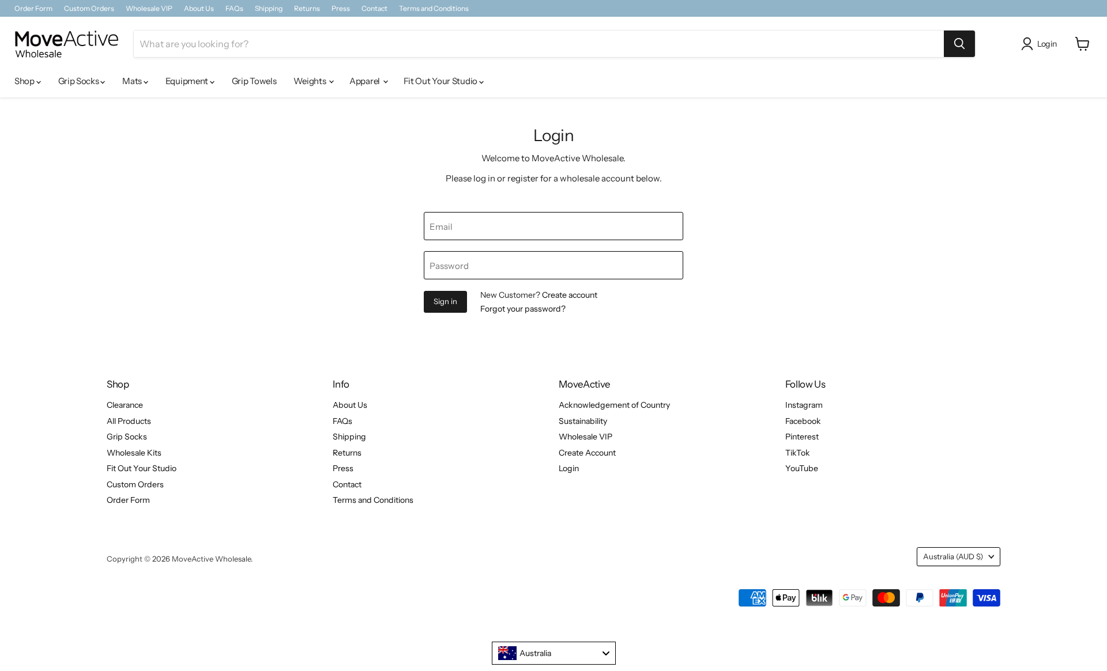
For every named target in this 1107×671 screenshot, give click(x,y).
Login (569, 468)
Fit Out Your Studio (441, 80)
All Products (129, 421)
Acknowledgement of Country (614, 405)
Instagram (804, 405)
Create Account (587, 453)
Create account (569, 295)
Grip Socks (79, 80)
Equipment (187, 80)
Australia (953, 556)
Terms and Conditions (434, 9)
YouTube (801, 468)
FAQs (234, 9)
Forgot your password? (523, 309)
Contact (374, 9)
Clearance (125, 405)
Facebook (803, 421)
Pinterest (802, 436)
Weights (310, 80)
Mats (133, 80)
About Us (199, 9)
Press (341, 9)
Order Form (33, 9)
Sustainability (583, 421)
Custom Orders (89, 9)
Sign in (445, 301)
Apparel (365, 80)
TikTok (797, 453)
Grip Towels (254, 80)
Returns (307, 9)
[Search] (959, 44)
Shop (25, 80)
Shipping (269, 9)
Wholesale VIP (149, 9)
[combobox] (554, 653)
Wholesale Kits (134, 453)
